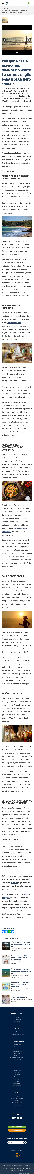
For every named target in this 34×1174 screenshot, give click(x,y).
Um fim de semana (17, 1098)
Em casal (17, 1107)
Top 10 (17, 1079)
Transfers (17, 1047)
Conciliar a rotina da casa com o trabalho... (21, 962)
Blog (8, 9)
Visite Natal (17, 1085)
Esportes (17, 1077)
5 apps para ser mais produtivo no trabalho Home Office (21, 958)
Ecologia (17, 1021)
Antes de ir (17, 1055)
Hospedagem (17, 1045)
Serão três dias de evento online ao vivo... (21, 949)
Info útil (17, 1049)
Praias (17, 1017)
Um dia (17, 1096)
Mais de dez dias (17, 1103)
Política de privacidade (24, 1168)
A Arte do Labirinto (19, 997)
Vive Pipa (10, 1165)
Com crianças (17, 1105)
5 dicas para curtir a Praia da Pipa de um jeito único (21, 971)
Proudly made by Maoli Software (22, 1173)
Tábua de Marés (17, 1051)
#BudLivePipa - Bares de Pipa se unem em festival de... (20, 944)
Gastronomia (17, 1070)
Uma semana (17, 1100)
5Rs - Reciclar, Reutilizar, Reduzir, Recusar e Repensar (21, 985)
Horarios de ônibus (17, 1060)
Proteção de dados (17, 1170)
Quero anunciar (17, 1130)
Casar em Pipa (17, 1083)
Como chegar (17, 1053)
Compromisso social (17, 1034)
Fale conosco (17, 1127)
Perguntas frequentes (17, 1058)
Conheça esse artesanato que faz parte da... (21, 1000)
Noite (17, 1081)
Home (3, 9)
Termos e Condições (9, 1168)
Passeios (17, 1075)
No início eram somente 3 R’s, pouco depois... (20, 989)
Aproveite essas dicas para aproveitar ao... (19, 976)
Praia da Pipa (17, 1019)
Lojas (17, 1072)
